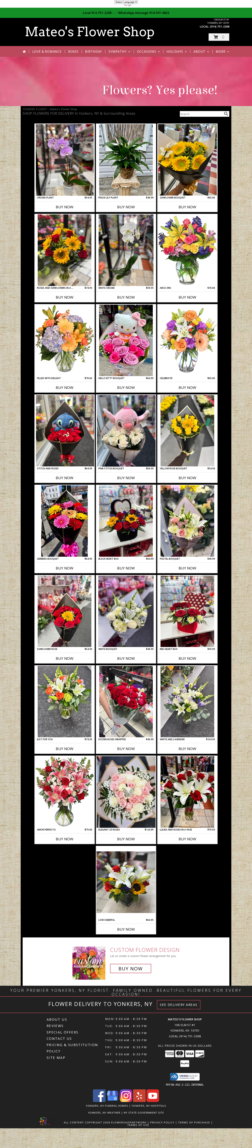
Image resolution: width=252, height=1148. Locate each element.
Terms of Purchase (194, 1122)
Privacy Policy (162, 1122)
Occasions (146, 51)
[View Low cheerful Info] (126, 882)
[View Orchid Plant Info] (64, 160)
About (199, 51)
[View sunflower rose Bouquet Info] (64, 611)
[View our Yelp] (139, 1101)
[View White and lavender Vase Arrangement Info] (187, 701)
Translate (138, 6)
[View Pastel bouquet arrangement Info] (187, 521)
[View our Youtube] (152, 1101)
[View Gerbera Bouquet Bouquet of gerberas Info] (64, 521)
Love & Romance (47, 51)
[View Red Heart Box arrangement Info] (187, 611)
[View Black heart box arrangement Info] (126, 521)
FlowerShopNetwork (128, 1122)
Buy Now (64, 206)
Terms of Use (138, 1125)
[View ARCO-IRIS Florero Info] (187, 250)
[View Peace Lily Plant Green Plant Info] (126, 160)
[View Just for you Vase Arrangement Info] (64, 701)
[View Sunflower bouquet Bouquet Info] (187, 160)
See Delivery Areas (178, 1004)
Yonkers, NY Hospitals (149, 1105)
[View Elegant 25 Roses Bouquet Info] (126, 792)
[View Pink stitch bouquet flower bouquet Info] (126, 431)
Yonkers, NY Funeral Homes (107, 1105)
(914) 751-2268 (219, 26)
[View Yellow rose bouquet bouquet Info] (187, 431)
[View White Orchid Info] (126, 250)
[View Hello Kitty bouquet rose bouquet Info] (126, 340)
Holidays (175, 51)
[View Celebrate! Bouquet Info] (187, 340)
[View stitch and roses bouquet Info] (64, 430)
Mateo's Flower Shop (90, 31)
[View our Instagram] (126, 1101)
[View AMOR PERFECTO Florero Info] (64, 792)
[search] (226, 114)
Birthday (93, 51)
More (220, 51)
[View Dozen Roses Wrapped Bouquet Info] (126, 701)
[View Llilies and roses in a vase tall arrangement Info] (187, 792)
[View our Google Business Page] (112, 1101)
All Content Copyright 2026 (87, 1122)
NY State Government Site (144, 1112)
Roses (73, 51)
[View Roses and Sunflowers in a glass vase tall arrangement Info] (64, 250)
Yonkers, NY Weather (104, 1112)
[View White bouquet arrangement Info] (126, 611)
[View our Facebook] (99, 1101)
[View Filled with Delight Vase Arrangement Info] (64, 340)
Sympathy (117, 51)
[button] (218, 37)
